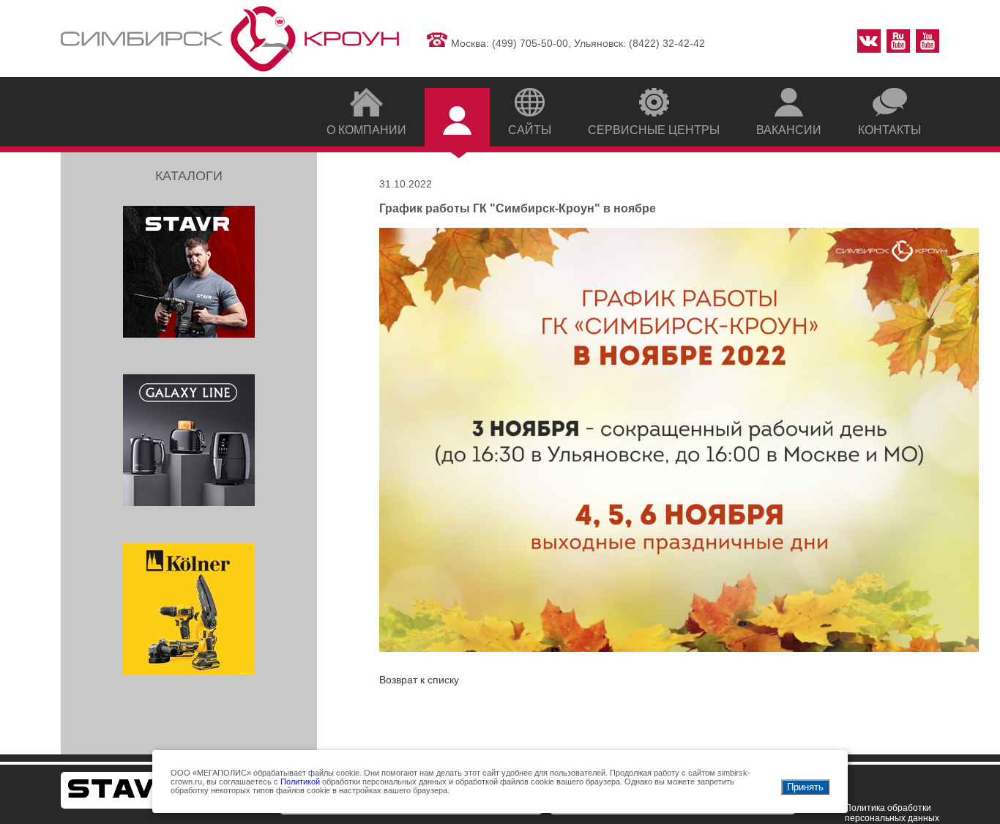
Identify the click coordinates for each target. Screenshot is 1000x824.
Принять (805, 787)
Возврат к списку (419, 680)
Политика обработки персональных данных (892, 813)
